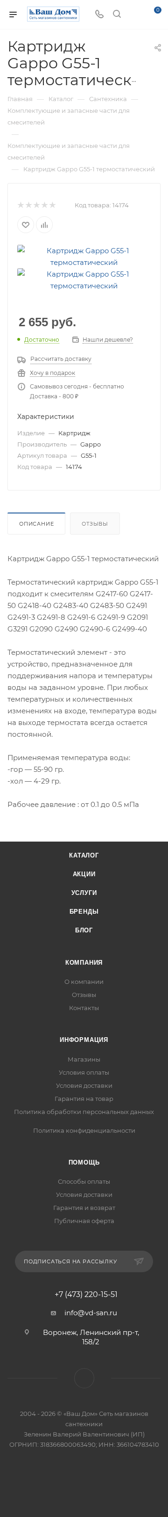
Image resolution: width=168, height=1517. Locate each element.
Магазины (84, 1059)
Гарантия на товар (84, 1098)
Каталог (84, 855)
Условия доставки (84, 1085)
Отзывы (95, 523)
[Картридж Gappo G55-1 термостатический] (84, 255)
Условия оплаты (84, 1072)
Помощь (84, 1162)
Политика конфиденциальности (84, 1130)
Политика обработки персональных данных (84, 1111)
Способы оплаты (84, 1181)
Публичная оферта (84, 1220)
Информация (84, 1039)
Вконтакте (84, 1378)
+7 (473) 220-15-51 (86, 1294)
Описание (36, 523)
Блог (84, 930)
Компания (84, 962)
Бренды (84, 911)
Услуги (84, 892)
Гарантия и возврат (84, 1207)
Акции (84, 874)
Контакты (84, 1007)
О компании (84, 981)
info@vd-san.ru (90, 1312)
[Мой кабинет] (134, 14)
